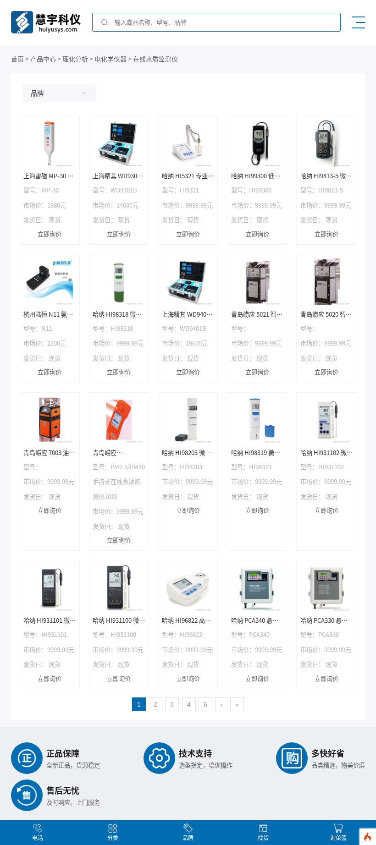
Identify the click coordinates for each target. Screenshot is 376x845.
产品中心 (43, 58)
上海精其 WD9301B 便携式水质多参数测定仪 (118, 176)
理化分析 (75, 58)
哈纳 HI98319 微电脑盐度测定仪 (255, 453)
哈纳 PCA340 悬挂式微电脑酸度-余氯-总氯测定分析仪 (257, 621)
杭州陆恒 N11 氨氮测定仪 (48, 314)
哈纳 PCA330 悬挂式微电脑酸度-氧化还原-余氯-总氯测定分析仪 (326, 621)
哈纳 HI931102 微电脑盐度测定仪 (326, 453)
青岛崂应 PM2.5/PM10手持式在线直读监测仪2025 (119, 453)
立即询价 (49, 234)
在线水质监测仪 (155, 58)
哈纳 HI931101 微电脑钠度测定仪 (49, 621)
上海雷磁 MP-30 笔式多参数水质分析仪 (48, 176)
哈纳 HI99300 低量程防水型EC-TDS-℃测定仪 (255, 176)
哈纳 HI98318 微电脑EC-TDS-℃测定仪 (117, 314)
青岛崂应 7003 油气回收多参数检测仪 (49, 453)
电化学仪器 (110, 58)
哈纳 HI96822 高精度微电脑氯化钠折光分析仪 (186, 621)
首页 (17, 58)
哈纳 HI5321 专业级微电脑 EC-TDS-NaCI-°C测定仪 (188, 176)
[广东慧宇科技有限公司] (46, 30)
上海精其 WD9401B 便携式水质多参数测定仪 (188, 314)
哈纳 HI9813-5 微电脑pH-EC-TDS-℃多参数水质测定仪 (326, 176)
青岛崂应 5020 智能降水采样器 (326, 314)
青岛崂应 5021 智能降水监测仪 (256, 314)
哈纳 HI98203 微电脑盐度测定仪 (186, 453)
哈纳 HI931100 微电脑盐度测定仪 (119, 621)
